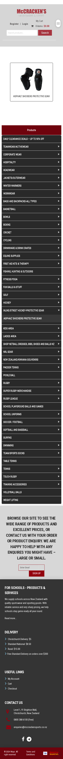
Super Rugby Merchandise (17, 390)
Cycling (7, 240)
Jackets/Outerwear (14, 177)
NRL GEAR (8, 351)
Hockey (7, 302)
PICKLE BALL (9, 375)
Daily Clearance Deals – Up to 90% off (23, 138)
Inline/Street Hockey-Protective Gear (23, 310)
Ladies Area (9, 336)
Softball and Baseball (15, 429)
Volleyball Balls (12, 492)
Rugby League (10, 398)
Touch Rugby (10, 476)
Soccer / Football (13, 422)
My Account (13, 678)
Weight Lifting (10, 500)
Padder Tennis (11, 367)
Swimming (8, 445)
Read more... (11, 618)
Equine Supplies (11, 255)
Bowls (6, 216)
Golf (5, 294)
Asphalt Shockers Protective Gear (23, 318)
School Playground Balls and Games (23, 406)
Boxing (6, 224)
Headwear (9, 170)
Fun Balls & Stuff (12, 287)
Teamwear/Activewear (16, 146)
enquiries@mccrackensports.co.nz (30, 727)
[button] (58, 23)
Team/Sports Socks (14, 453)
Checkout (12, 688)
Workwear (9, 193)
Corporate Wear (12, 154)
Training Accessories (15, 484)
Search (45, 32)
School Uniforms (12, 414)
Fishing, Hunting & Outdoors (18, 271)
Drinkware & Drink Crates (17, 248)
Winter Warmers (12, 185)
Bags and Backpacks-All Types (20, 201)
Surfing (7, 437)
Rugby (6, 383)
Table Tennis (10, 461)
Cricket (7, 232)
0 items (42, 26)
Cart (10, 683)
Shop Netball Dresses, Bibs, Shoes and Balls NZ (28, 344)
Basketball (9, 209)
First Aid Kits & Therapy (16, 263)
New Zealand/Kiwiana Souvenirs (20, 359)
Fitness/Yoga (10, 279)
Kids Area (8, 328)
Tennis (6, 468)
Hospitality (9, 162)
